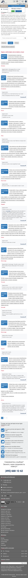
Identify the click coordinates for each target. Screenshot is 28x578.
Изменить (19, 11)
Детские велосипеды (5, 528)
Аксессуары (3, 526)
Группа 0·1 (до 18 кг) (5, 512)
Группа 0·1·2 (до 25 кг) (6, 514)
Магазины (3, 535)
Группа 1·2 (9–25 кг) (5, 519)
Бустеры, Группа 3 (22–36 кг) (7, 525)
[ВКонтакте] (14, 1)
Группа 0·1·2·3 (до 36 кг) (6, 516)
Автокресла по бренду (6, 509)
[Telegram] (20, 1)
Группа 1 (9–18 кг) (5, 518)
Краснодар (3, 545)
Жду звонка (24, 563)
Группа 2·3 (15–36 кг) (6, 523)
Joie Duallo (8, 211)
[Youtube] (23, 1)
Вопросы (4, 43)
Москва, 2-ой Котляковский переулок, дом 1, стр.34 (14, 492)
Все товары (4, 506)
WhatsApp (5, 484)
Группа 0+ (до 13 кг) (5, 511)
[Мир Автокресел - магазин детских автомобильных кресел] (4, 2)
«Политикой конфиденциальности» (15, 570)
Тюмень (3, 543)
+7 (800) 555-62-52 (7, 482)
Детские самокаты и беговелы (7, 530)
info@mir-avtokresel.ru (7, 487)
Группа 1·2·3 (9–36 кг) (6, 521)
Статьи (16, 43)
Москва (2, 538)
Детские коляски (4, 532)
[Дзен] (17, 1)
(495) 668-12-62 (5, 6)
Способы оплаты (5, 498)
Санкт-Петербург (5, 539)
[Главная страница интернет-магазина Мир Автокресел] (1, 9)
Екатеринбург (4, 541)
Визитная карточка (7, 490)
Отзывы (10, 43)
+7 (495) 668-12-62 (7, 480)
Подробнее (22, 97)
